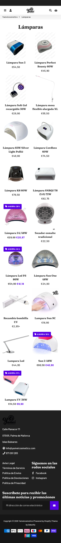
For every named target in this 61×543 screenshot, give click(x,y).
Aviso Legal (8, 463)
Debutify (31, 525)
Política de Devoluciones (15, 477)
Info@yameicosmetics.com (20, 448)
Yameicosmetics (10, 17)
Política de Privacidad (13, 482)
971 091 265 (11, 453)
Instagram (41, 477)
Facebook (40, 472)
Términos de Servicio (13, 467)
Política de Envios (11, 472)
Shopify (47, 521)
